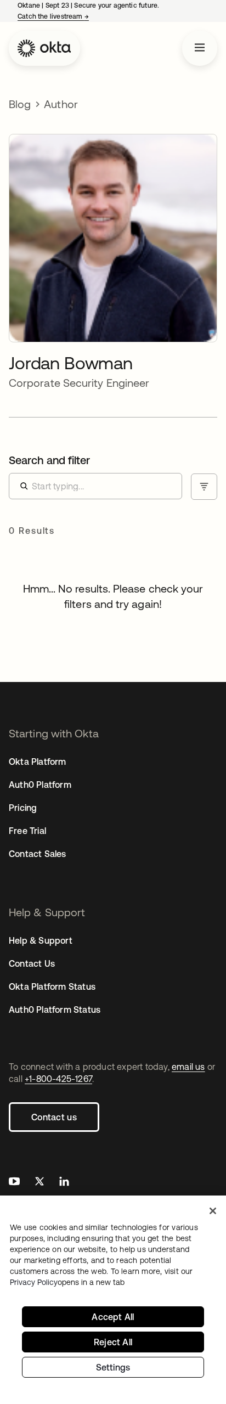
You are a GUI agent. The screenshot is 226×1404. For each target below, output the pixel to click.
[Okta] (44, 48)
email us (188, 1067)
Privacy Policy (67, 1282)
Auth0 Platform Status (54, 1009)
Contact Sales (37, 854)
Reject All (113, 1342)
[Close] (213, 1211)
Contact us (54, 1117)
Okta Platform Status (52, 986)
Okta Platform (37, 761)
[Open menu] (199, 48)
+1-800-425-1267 (58, 1079)
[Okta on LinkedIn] (64, 1182)
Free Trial (27, 831)
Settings (113, 1367)
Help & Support (40, 940)
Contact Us (32, 963)
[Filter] (204, 486)
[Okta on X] (39, 1182)
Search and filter (49, 460)
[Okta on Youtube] (14, 1182)
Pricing (23, 808)
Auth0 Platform (40, 785)
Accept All (113, 1317)
